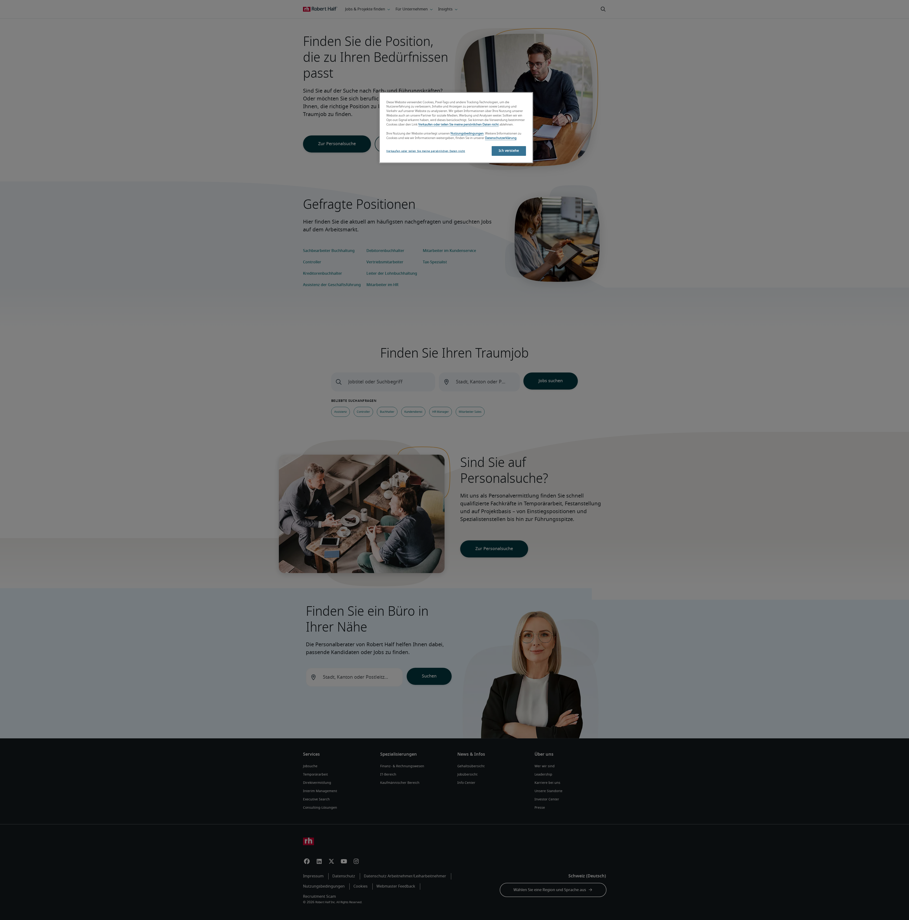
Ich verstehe (509, 151)
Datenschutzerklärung (501, 138)
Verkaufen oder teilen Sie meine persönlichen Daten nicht (458, 124)
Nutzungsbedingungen (467, 133)
